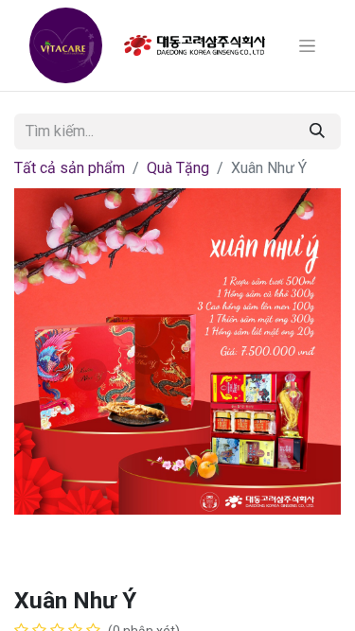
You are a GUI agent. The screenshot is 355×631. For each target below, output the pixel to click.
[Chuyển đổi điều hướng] (307, 45)
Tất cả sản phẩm (69, 168)
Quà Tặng (178, 168)
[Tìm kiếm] (317, 131)
